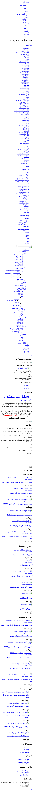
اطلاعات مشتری (24, 752)
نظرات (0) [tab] (26, 386)
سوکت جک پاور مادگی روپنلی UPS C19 (19, 515)
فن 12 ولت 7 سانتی (24, 189)
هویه (28, 238)
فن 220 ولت (26, 195)
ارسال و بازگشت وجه (23, 763)
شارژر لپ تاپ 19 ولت (23, 178)
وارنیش (27, 242)
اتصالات (27, 95)
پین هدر (27, 123)
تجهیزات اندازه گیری (24, 124)
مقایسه (24, 6)
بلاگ (28, 32)
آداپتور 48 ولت (25, 75)
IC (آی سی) (20, 306)
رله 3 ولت (17, 297)
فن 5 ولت (26, 206)
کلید (28, 216)
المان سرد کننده (25, 114)
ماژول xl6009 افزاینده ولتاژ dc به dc (21, 525)
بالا (31, 789)
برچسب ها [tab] (26, 388)
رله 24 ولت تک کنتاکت (23, 154)
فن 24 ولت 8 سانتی (24, 203)
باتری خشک (26, 118)
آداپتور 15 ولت (25, 63)
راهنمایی (27, 11)
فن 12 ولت (26, 184)
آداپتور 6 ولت (25, 80)
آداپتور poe (26, 85)
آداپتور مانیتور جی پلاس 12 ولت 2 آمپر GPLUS (17, 504)
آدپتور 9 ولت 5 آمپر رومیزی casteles (21, 587)
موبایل (27, 16)
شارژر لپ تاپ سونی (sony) (22, 180)
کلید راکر (26, 218)
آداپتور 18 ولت (25, 68)
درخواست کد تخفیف (23, 762)
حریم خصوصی (25, 773)
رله (28, 146)
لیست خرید (23, 5)
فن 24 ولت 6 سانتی (24, 201)
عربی (24, 22)
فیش (28, 207)
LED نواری (26, 57)
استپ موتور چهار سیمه (23, 101)
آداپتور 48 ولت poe (24, 77)
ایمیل (30, 447)
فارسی (24, 20)
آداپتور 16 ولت (25, 65)
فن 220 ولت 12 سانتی (23, 196)
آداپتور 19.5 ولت (25, 69)
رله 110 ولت (16, 305)
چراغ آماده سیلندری (24, 132)
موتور (27, 227)
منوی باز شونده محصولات (22, 770)
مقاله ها (27, 345)
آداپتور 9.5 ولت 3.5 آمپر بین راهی (22, 554)
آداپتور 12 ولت (25, 60)
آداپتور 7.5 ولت (25, 82)
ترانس (27, 126)
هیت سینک (26, 239)
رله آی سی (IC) (25, 163)
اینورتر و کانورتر (25, 115)
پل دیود (27, 121)
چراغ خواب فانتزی (24, 134)
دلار (28, 23)
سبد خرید (26, 351)
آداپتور (27, 59)
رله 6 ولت (26, 160)
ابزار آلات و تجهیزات (24, 94)
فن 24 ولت (26, 198)
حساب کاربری (25, 2)
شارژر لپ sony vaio (24, 175)
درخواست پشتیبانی (21, 14)
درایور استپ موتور (24, 143)
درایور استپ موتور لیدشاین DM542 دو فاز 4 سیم (16, 482)
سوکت (27, 167)
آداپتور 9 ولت (25, 83)
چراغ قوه (26, 135)
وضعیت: (30, 378)
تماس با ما (26, 34)
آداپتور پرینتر (26, 86)
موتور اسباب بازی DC (23, 229)
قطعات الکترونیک (24, 209)
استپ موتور (26, 98)
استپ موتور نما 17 (24, 105)
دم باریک (27, 144)
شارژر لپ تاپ (25, 177)
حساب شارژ (26, 749)
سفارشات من (25, 747)
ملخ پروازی (26, 226)
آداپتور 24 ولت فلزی (24, 72)
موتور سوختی (25, 230)
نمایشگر (27, 232)
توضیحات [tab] (26, 385)
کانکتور (27, 213)
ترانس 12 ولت (25, 128)
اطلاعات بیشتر (28, 479)
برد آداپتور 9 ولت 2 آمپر (16, 396)
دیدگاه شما (29, 453)
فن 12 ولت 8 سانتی (24, 190)
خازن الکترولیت (25, 138)
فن (28, 183)
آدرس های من (25, 750)
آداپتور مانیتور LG (24, 89)
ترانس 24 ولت (25, 129)
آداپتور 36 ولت (25, 74)
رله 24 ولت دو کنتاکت (23, 155)
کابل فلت (26, 212)
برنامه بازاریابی (25, 772)
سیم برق (27, 172)
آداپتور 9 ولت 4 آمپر (26, 565)
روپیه (24, 26)
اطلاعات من (22, 3)
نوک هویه (26, 235)
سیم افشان (26, 170)
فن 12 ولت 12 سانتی (23, 186)
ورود (24, 8)
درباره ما (27, 31)
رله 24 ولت (26, 152)
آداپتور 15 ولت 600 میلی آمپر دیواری (21, 493)
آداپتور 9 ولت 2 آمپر (26, 598)
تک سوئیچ (26, 131)
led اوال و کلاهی (25, 54)
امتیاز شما (29, 450)
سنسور (27, 166)
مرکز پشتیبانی (22, 12)
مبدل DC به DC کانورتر (23, 224)
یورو (25, 25)
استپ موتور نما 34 (24, 108)
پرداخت (27, 760)
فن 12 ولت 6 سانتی (24, 187)
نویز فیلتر (26, 236)
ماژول (27, 221)
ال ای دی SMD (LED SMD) (21, 111)
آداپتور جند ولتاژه (24, 88)
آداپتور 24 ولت (25, 71)
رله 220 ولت (26, 150)
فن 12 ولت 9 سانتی (24, 192)
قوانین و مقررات (24, 775)
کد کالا (30, 376)
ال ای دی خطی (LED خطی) (21, 112)
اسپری (27, 97)
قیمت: (30, 379)
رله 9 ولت (26, 161)
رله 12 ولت (26, 147)
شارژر (27, 173)
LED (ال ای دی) (25, 51)
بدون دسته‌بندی (25, 49)
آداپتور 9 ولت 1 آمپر (26, 609)
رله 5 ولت (26, 157)
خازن (27, 137)
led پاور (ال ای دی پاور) (17, 329)
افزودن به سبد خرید (27, 533)
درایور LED (26, 141)
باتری (27, 117)
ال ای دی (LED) (21, 326)
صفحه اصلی (26, 250)
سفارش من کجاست (23, 759)
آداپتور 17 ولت (25, 66)
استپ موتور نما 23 (24, 106)
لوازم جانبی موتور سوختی (22, 219)
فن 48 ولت (26, 204)
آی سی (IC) (26, 92)
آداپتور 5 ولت (25, 78)
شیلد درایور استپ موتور (23, 181)
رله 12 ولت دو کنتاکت (23, 149)
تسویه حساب (22, 9)
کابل (28, 210)
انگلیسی (27, 17)
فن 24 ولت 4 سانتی (24, 200)
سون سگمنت (25, 169)
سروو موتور (26, 164)
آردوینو (27, 91)
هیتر (28, 241)
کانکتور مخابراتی (24, 215)
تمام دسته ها (29, 45)
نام (31, 444)
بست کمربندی (25, 120)
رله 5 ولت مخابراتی (24, 158)
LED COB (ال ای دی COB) (21, 52)
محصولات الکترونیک (24, 251)
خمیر (28, 140)
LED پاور (26, 56)
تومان (24, 28)
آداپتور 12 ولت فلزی (24, 62)
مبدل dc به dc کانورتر (17, 308)
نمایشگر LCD (25, 233)
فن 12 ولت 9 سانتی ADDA (22, 193)
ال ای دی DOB (25, 109)
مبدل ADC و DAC (24, 222)
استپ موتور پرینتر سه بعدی (22, 100)
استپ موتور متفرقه (24, 103)
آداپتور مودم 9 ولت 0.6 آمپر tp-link (21, 576)
